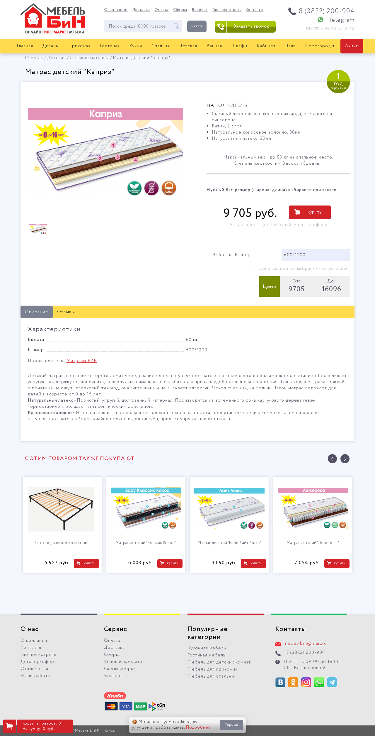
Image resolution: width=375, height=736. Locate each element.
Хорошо (231, 724)
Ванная (214, 46)
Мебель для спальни (211, 676)
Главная (25, 46)
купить (88, 563)
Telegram (341, 20)
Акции (352, 46)
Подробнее (198, 727)
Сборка (180, 10)
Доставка (141, 10)
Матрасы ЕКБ (82, 361)
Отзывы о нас (36, 669)
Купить (314, 212)
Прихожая (79, 46)
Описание (36, 312)
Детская (188, 46)
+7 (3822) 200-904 (304, 652)
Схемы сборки (120, 669)
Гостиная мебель (207, 655)
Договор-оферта (40, 661)
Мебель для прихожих (213, 669)
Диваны (50, 46)
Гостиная (110, 46)
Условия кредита (123, 661)
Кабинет (266, 46)
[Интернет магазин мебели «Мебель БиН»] (53, 32)
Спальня (160, 46)
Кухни (135, 46)
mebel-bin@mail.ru (305, 643)
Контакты (254, 10)
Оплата (162, 10)
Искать (196, 26)
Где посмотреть (226, 10)
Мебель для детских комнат (219, 662)
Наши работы (36, 676)
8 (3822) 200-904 (326, 11)
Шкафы (239, 46)
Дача (290, 46)
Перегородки (320, 46)
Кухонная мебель (207, 648)
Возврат (200, 10)
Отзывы (66, 312)
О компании (116, 10)
